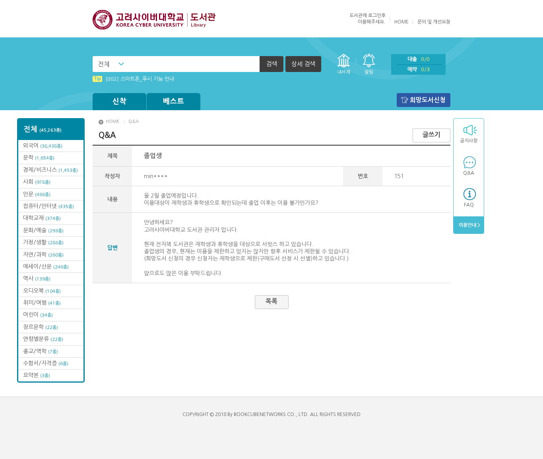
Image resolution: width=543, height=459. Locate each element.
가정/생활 (43, 242)
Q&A (468, 173)
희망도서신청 (428, 100)
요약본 (36, 375)
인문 (36, 194)
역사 (36, 278)
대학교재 (42, 218)
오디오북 (42, 291)
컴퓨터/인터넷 (48, 206)
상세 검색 (303, 64)
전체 (104, 64)
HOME (401, 21)
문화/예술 (43, 230)
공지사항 (468, 140)
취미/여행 (42, 302)
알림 (369, 72)
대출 (418, 59)
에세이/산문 (46, 266)
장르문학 (40, 327)
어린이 (38, 314)
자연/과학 (43, 254)
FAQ (469, 204)
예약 (418, 69)
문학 (38, 157)
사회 (36, 182)
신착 (119, 101)
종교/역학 (40, 351)
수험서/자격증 (45, 363)
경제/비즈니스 (50, 170)
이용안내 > (469, 225)
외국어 (42, 145)
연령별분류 (43, 339)
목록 (271, 301)
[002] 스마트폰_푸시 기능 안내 (134, 79)
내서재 (343, 72)
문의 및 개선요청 (433, 21)
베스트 (173, 101)
